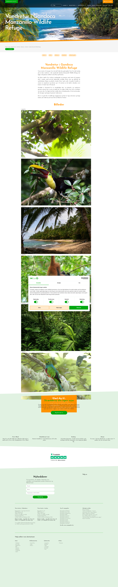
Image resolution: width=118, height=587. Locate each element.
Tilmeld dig (40, 497)
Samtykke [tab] (38, 282)
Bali (16, 546)
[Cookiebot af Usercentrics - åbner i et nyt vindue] (82, 278)
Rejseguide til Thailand (64, 510)
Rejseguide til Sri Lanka (65, 512)
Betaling (98, 5)
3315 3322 (20, 513)
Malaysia (17, 549)
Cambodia (18, 550)
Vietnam (17, 548)
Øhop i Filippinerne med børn (89, 513)
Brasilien (46, 544)
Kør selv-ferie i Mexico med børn (89, 516)
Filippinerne (18, 545)
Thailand (17, 543)
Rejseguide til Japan (64, 520)
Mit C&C (111, 5)
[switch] (51, 302)
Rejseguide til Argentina (65, 522)
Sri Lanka (17, 544)
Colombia (47, 546)
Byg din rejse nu (59, 412)
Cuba (31, 544)
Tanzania (61, 543)
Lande (64, 5)
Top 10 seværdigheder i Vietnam (89, 511)
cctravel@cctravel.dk (22, 514)
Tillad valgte (59, 307)
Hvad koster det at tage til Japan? (90, 512)
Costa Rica (32, 543)
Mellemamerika (33, 540)
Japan (17, 551)
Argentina (47, 543)
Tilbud (89, 5)
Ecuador (46, 548)
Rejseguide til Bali (63, 514)
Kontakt (105, 5)
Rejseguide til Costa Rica (65, 518)
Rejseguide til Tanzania (64, 523)
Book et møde (18, 519)
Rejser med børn (86, 509)
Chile (46, 545)
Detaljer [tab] (59, 282)
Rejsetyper (72, 5)
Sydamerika (47, 540)
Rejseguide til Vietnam (64, 515)
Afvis (39, 307)
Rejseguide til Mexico (64, 517)
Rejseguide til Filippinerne (65, 513)
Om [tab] (79, 282)
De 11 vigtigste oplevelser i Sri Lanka (90, 514)
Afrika (60, 540)
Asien (16, 540)
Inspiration (81, 5)
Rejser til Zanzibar (86, 518)
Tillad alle (78, 307)
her (21, 438)
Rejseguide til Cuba (64, 519)
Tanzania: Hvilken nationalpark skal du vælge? (92, 517)
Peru (45, 549)
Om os (93, 5)
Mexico (31, 545)
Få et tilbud (108, 1)
